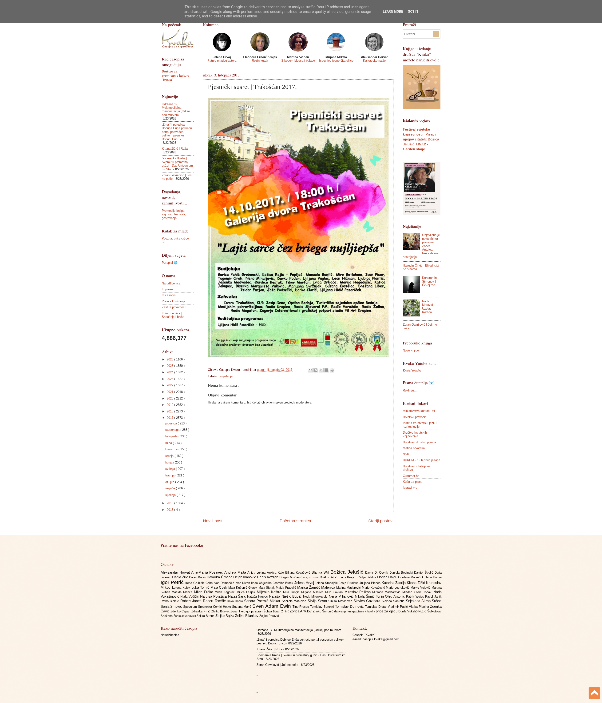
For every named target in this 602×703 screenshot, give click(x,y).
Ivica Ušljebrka (262, 583)
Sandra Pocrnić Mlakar (262, 601)
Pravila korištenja (173, 301)
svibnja (170, 469)
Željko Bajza (225, 616)
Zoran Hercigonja (242, 611)
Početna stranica (295, 521)
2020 (170, 398)
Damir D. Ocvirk (377, 572)
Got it (413, 11)
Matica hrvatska (414, 448)
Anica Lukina (257, 572)
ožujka (170, 482)
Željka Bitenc (206, 616)
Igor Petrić (173, 582)
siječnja (171, 495)
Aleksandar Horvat (176, 572)
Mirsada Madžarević (387, 592)
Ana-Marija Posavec (207, 572)
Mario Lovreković (398, 587)
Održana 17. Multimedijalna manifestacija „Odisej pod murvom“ (176, 109)
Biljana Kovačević (298, 572)
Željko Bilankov (247, 616)
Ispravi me (410, 487)
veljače (170, 488)
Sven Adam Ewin (272, 606)
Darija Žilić (180, 577)
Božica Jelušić (347, 572)
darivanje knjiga (345, 611)
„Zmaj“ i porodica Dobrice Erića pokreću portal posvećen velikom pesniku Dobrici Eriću (177, 132)
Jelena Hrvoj (304, 583)
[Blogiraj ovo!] (315, 370)
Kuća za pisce (412, 481)
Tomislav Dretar (376, 606)
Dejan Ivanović (245, 577)
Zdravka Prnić (201, 611)
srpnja (169, 456)
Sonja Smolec (172, 606)
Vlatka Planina (419, 606)
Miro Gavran (335, 592)
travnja (170, 475)
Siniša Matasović (341, 601)
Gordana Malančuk (411, 577)
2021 (170, 392)
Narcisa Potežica (214, 596)
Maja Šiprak (267, 587)
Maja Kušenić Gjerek (243, 587)
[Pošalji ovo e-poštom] (310, 370)
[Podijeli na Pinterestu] (332, 370)
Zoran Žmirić (281, 611)
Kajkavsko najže (374, 60)
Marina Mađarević (349, 587)
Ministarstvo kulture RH (419, 411)
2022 (170, 385)
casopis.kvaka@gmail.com (381, 639)
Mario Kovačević (374, 587)
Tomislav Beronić (322, 606)
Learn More (393, 11)
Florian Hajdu (387, 577)
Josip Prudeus (349, 583)
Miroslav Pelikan (358, 592)
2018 (170, 411)
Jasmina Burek (283, 583)
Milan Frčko (204, 592)
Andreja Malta (235, 572)
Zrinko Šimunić (323, 611)
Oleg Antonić (395, 596)
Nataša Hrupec (258, 596)
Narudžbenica (171, 283)
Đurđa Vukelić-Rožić (412, 611)
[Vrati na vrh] (594, 693)
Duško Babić (329, 577)
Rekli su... (410, 390)
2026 (170, 359)
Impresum (168, 289)
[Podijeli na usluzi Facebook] (326, 370)
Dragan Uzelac (311, 577)
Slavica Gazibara (367, 601)
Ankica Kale (276, 572)
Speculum (190, 606)
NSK (406, 454)
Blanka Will (321, 572)
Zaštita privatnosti (174, 307)
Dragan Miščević (291, 577)
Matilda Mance (183, 592)
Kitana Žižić (416, 583)
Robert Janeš (191, 601)
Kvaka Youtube (412, 370)
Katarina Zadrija (394, 583)
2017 (170, 417)
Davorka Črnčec (220, 577)
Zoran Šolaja (264, 611)
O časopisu (169, 295)
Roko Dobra (235, 601)
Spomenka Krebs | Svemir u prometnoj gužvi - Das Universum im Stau (177, 163)
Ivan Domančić (224, 583)
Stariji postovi (380, 521)
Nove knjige (411, 350)
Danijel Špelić (424, 572)
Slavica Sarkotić (394, 601)
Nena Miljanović (342, 596)
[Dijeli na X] (321, 370)
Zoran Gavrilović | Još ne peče (277, 665)
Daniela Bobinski (401, 572)
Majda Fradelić (286, 587)
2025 (170, 365)
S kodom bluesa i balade (298, 60)
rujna (169, 443)
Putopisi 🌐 (170, 262)
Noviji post (212, 521)
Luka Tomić (200, 587)
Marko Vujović (421, 587)
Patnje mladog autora (221, 60)
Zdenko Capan (180, 611)
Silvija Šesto (318, 601)
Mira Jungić (292, 592)
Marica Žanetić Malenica (316, 587)
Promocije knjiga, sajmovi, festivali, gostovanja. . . (174, 214)
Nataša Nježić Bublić (286, 596)
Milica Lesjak (247, 592)
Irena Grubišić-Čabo (199, 583)
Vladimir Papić (398, 606)
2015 (170, 509)
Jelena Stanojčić (327, 583)
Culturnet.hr (411, 476)
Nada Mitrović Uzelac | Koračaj (427, 307)
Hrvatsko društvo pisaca (419, 442)
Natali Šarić (237, 596)
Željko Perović (269, 616)
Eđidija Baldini (366, 577)
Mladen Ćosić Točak (417, 592)
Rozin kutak (260, 60)
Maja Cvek (219, 587)
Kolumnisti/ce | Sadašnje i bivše (173, 315)
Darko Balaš (198, 577)
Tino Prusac (301, 606)
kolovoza (171, 449)
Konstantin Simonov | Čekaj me (429, 281)
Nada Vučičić (190, 596)
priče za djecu (387, 611)
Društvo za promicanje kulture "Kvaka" (175, 76)
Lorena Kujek (181, 587)
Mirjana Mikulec (313, 592)
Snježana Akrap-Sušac (424, 601)
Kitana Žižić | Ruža (175, 148)
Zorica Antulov (301, 611)
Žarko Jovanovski (185, 616)
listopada (171, 436)
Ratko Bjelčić (171, 601)
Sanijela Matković (295, 601)
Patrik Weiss (415, 596)
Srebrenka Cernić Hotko (215, 606)
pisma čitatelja (366, 611)
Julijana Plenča (370, 583)
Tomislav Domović (350, 606)
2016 (170, 503)
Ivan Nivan (243, 583)
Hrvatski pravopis (415, 417)
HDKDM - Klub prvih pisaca (421, 460)
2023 (170, 379)
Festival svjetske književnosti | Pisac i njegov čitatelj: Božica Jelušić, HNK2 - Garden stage (421, 139)
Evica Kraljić (347, 577)
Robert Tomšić (215, 601)
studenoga (172, 429)
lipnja (169, 462)
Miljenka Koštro (270, 592)
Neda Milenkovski (316, 596)
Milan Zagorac (226, 592)
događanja (226, 376)
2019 (170, 405)
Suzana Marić (242, 606)
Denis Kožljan (268, 577)
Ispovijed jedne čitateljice (336, 60)
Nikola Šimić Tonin (370, 596)
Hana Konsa (433, 577)
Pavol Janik (433, 596)
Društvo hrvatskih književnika (415, 434)
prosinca (171, 423)
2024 (170, 372)
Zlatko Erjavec (220, 611)
